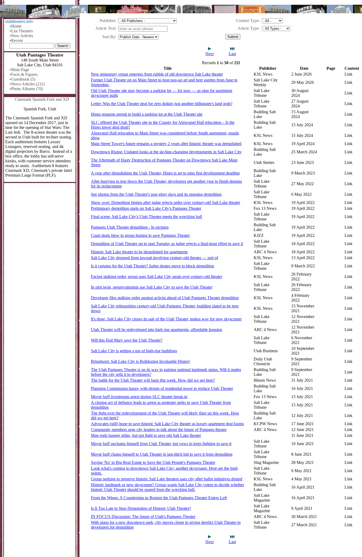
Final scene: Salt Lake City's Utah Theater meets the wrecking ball (146, 216)
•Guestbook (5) (22, 79)
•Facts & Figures (24, 74)
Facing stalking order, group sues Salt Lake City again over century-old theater (156, 276)
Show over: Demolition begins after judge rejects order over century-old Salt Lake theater (165, 202)
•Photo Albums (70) (26, 88)
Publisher (107, 20)
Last (232, 53)
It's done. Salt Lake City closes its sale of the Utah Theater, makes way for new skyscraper (166, 319)
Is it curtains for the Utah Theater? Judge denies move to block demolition (152, 266)
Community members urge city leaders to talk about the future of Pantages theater (159, 429)
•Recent (16, 40)
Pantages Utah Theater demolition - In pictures (130, 227)
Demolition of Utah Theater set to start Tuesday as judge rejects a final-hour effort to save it (167, 243)
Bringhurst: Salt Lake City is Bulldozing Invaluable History (140, 361)
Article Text (105, 28)
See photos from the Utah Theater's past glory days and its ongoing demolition (156, 194)
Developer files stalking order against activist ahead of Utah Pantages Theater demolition (165, 297)
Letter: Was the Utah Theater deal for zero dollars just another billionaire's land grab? (161, 103)
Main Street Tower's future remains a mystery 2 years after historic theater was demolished (166, 143)
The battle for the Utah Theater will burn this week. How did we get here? (153, 380)
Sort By (108, 36)
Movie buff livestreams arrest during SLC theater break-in (139, 396)
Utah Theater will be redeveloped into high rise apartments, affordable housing (156, 329)
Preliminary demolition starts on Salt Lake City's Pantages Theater (146, 208)
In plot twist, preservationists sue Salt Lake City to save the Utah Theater (151, 287)
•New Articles (21, 35)
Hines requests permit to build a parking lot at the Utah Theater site (146, 114)
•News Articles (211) (27, 84)
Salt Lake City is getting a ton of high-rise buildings (134, 351)
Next (209, 53)
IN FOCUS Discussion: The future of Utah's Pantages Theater (143, 516)
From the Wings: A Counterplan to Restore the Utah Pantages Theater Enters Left (159, 497)
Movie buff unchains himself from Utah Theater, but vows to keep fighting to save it (161, 443)
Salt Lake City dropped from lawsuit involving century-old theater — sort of (154, 257)
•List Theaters (21, 31)
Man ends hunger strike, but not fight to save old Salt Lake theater (146, 435)
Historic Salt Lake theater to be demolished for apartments (139, 252)
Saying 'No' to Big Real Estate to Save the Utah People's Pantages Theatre (153, 462)
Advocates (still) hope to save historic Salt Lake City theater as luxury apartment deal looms (167, 423)
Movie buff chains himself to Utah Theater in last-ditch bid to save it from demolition (161, 454)
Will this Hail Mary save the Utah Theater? (126, 340)
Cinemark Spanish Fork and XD (42, 99)
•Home (15, 26)
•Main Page (19, 69)
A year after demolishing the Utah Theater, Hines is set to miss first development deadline (165, 173)
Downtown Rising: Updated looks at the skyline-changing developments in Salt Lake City (166, 152)
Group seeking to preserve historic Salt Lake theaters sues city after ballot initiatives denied (166, 479)
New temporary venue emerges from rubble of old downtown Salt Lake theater (157, 74)
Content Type (247, 20)
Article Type (248, 28)
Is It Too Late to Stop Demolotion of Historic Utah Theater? (141, 508)
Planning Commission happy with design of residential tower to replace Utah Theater (162, 388)
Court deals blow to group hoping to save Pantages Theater (140, 235)
